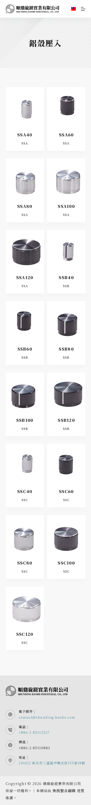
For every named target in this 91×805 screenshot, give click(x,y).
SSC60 (66, 491)
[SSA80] (25, 177)
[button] (73, 9)
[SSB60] (25, 320)
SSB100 (24, 420)
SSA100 (66, 206)
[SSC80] (25, 534)
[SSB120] (66, 392)
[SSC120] (25, 606)
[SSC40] (25, 463)
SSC (24, 500)
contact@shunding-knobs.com (47, 717)
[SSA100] (66, 177)
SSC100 (66, 563)
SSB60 (24, 349)
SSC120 (24, 634)
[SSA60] (66, 106)
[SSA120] (25, 249)
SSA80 (24, 206)
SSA (24, 143)
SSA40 (24, 135)
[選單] (83, 9)
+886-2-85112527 (34, 732)
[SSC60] (66, 463)
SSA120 (24, 277)
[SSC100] (66, 534)
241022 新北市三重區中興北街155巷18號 (52, 763)
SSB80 (66, 349)
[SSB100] (25, 392)
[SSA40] (25, 106)
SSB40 (66, 277)
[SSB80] (66, 320)
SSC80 (24, 563)
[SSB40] (66, 249)
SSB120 (66, 420)
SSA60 (66, 135)
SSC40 (24, 491)
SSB (66, 286)
